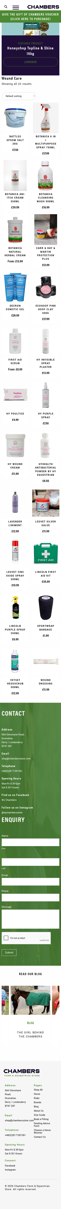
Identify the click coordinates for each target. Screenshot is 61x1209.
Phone (5, 891)
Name (6, 835)
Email (5, 875)
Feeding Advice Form (42, 1124)
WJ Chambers (9, 800)
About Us (39, 1110)
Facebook (10, 1165)
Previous (9, 1050)
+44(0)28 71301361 (12, 771)
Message (7, 906)
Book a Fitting (41, 1119)
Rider (37, 1098)
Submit (9, 952)
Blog (36, 1106)
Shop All (38, 1089)
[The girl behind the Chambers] (30, 1000)
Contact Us (40, 1137)
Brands (37, 1102)
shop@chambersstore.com (16, 758)
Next (52, 1050)
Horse (37, 1094)
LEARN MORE (30, 62)
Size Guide (39, 1115)
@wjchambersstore (12, 812)
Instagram (10, 1169)
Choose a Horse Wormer (42, 1131)
